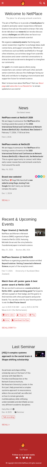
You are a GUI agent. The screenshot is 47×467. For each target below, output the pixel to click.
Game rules (9, 315)
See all (5, 200)
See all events (8, 328)
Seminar (20, 412)
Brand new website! (12, 177)
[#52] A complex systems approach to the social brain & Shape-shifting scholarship (17, 356)
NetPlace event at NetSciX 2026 (17, 117)
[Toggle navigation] (3, 3)
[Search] (40, 3)
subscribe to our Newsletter (21, 86)
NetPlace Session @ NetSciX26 (17, 257)
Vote (7, 320)
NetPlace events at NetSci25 (16, 144)
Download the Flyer (21, 320)
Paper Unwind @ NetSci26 (15, 230)
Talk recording (8, 417)
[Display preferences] (44, 3)
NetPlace (23, 449)
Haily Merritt (7, 409)
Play (33, 315)
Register (23, 315)
